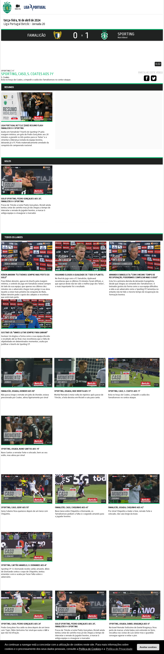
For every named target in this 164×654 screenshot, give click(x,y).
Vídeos (18, 9)
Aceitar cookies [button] (148, 647)
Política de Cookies (90, 649)
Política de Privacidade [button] (119, 649)
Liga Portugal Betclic (17, 24)
